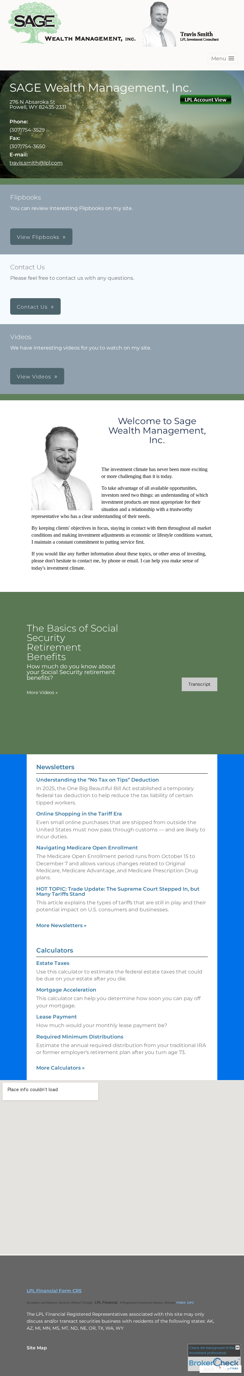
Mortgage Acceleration (66, 990)
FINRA (181, 1302)
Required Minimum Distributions (79, 1037)
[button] (223, 58)
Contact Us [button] (32, 307)
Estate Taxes (52, 963)
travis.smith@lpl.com (36, 163)
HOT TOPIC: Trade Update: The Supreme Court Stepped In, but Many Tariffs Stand (118, 891)
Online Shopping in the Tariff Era (79, 814)
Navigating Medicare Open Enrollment (87, 848)
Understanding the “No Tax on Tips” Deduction (97, 780)
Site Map (37, 1348)
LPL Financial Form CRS (54, 1291)
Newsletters (55, 767)
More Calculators (60, 1068)
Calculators (54, 950)
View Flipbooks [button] (38, 237)
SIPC (190, 1302)
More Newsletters (61, 925)
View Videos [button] (34, 377)
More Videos (42, 692)
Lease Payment (56, 1017)
